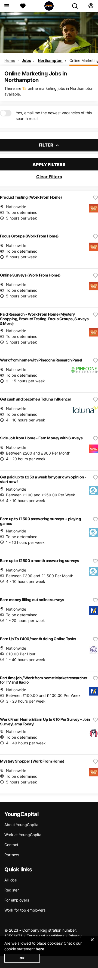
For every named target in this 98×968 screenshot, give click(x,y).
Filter (46, 145)
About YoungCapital (21, 824)
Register (11, 890)
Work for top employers (24, 910)
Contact (11, 844)
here (40, 949)
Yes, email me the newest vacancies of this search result (54, 115)
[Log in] (90, 6)
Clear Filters (49, 176)
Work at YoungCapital (23, 834)
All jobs (10, 880)
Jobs (26, 60)
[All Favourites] (23, 6)
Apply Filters (49, 164)
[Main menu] (6, 6)
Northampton (50, 60)
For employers (16, 900)
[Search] (77, 6)
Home (9, 60)
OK (22, 958)
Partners (11, 854)
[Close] (92, 943)
